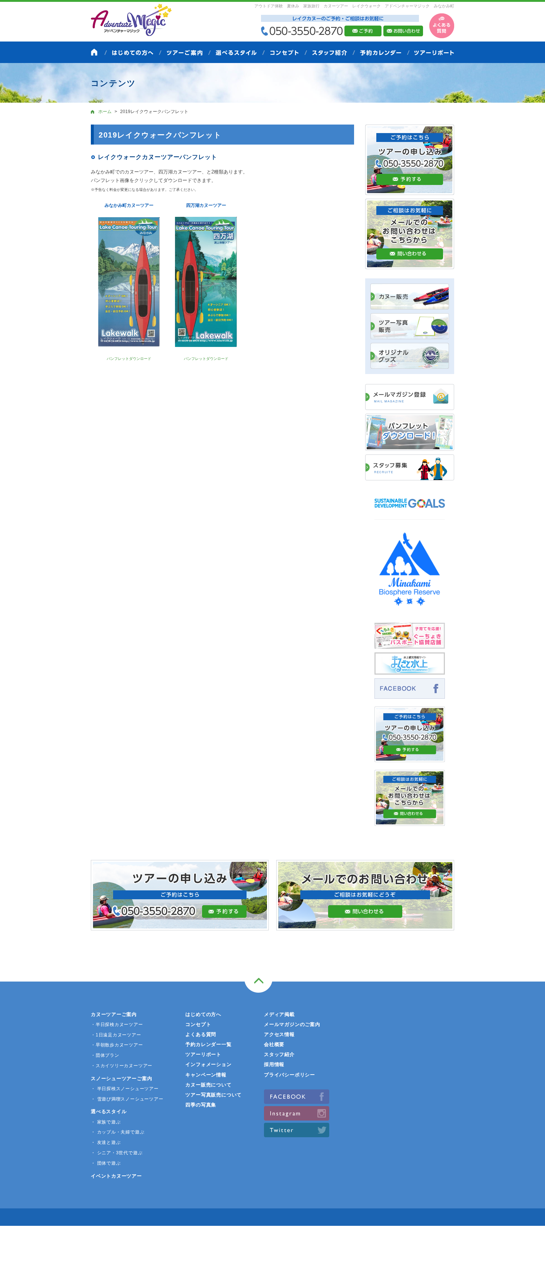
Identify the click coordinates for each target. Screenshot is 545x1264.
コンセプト (198, 1024)
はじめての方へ (203, 1014)
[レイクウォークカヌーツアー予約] (409, 758)
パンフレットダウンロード (129, 359)
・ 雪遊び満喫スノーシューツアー (127, 1099)
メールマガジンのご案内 (292, 1024)
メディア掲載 (279, 1014)
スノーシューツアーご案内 (121, 1078)
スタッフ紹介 (279, 1054)
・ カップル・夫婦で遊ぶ (117, 1132)
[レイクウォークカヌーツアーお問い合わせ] (409, 821)
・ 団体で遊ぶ (105, 1163)
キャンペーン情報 (205, 1075)
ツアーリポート (203, 1054)
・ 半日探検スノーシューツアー (125, 1088)
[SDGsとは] (409, 511)
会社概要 (274, 1044)
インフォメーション (208, 1064)
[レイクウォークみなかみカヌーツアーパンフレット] (129, 282)
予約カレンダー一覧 (208, 1044)
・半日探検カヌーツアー (117, 1024)
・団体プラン (105, 1055)
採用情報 (274, 1064)
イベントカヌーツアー (116, 1176)
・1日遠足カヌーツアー (116, 1035)
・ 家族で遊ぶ (105, 1122)
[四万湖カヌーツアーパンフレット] (206, 282)
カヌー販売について (208, 1085)
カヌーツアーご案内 (114, 1014)
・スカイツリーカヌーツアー (121, 1065)
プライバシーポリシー (289, 1075)
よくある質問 (200, 1034)
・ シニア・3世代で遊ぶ (116, 1152)
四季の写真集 (200, 1105)
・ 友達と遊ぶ (105, 1142)
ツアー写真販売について (213, 1095)
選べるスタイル (108, 1111)
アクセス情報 (279, 1034)
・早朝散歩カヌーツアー (117, 1045)
